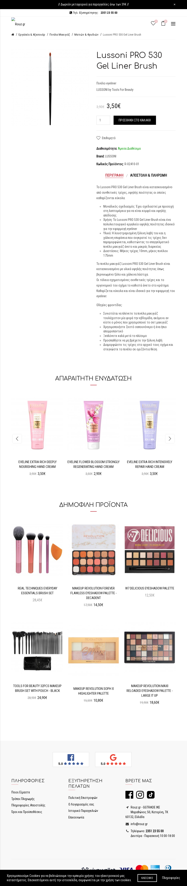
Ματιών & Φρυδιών (86, 34)
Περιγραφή (114, 175)
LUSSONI (110, 156)
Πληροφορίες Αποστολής (28, 805)
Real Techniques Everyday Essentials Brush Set (37, 590)
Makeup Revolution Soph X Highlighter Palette (93, 691)
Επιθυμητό (109, 138)
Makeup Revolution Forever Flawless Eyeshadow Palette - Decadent (93, 593)
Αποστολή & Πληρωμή (148, 175)
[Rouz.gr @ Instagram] (139, 797)
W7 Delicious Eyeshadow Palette (149, 588)
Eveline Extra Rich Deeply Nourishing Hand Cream (37, 464)
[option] (37, 436)
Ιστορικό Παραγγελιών (83, 811)
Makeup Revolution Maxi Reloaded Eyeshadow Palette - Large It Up (150, 691)
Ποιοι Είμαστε (20, 792)
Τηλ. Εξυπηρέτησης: (94, 12)
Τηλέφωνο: (147, 831)
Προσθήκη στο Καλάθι (135, 120)
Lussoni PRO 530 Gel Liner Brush (122, 34)
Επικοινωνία (76, 817)
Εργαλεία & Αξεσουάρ (31, 34)
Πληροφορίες (171, 878)
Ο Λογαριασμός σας (81, 804)
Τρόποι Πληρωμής (23, 799)
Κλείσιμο (147, 878)
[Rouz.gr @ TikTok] (150, 797)
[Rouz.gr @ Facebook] (129, 797)
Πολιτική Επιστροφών (82, 798)
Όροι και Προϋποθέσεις (26, 812)
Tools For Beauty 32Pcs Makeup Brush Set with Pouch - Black (37, 688)
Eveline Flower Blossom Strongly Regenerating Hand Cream (93, 464)
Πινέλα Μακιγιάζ (59, 34)
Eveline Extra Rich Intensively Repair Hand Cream (149, 464)
